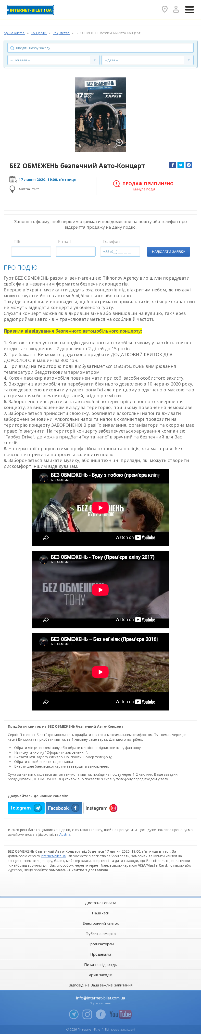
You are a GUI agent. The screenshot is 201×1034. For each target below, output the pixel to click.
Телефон (111, 241)
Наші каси (100, 912)
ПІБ (16, 241)
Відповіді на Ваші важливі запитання (101, 985)
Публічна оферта (101, 933)
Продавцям (100, 954)
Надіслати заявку (168, 252)
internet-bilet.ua (53, 856)
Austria (64, 834)
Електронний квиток (101, 923)
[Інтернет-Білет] (30, 10)
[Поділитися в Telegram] (189, 165)
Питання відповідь (100, 964)
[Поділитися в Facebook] (172, 165)
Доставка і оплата (100, 902)
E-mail (64, 241)
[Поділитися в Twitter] (180, 165)
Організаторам (101, 943)
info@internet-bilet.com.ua (100, 998)
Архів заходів (100, 974)
